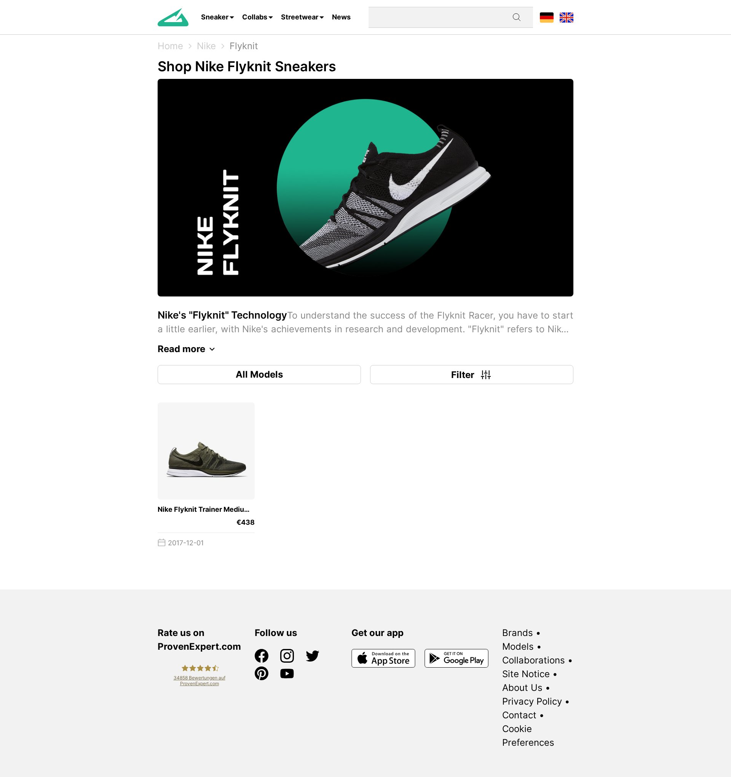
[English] (566, 17)
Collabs (254, 17)
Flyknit (244, 45)
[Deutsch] (547, 17)
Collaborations (533, 660)
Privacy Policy (532, 701)
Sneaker (214, 17)
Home (170, 45)
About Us (522, 687)
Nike (206, 45)
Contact (519, 715)
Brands (517, 632)
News (341, 17)
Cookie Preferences (528, 735)
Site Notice (526, 673)
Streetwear (299, 17)
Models (518, 646)
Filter (462, 374)
